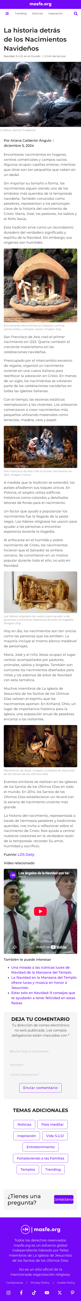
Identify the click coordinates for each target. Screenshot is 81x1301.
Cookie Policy (66, 1282)
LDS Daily (26, 854)
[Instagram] (8, 1292)
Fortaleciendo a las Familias (40, 1158)
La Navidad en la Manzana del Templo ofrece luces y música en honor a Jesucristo (43, 982)
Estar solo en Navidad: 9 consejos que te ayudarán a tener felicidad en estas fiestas (43, 998)
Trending (21, 13)
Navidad (9, 56)
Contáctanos (14, 1282)
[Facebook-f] (21, 1292)
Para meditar (52, 1124)
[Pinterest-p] (72, 1292)
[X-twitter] (59, 1292)
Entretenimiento (41, 1147)
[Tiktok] (34, 1292)
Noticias (37, 13)
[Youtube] (46, 1292)
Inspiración (55, 13)
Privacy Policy (40, 1282)
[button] (7, 13)
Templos (28, 1169)
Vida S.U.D (55, 1136)
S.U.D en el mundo (28, 56)
